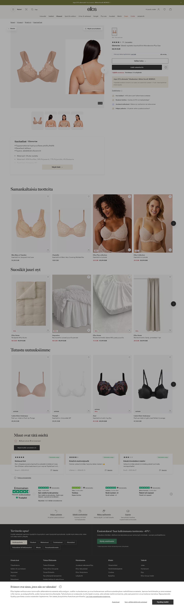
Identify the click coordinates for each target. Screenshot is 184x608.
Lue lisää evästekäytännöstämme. (98, 596)
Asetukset (115, 602)
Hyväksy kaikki (163, 602)
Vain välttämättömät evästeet (136, 602)
